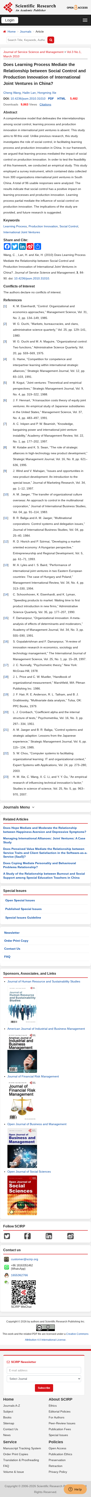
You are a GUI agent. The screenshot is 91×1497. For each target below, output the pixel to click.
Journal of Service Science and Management (33, 52)
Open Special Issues (20, 900)
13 (6, 565)
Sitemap (8, 1423)
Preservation (57, 1460)
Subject (8, 1411)
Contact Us (12, 948)
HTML (61, 98)
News (7, 1435)
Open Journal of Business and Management (36, 1124)
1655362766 (19, 1275)
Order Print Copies (15, 1454)
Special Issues (58, 1435)
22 (6, 753)
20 (6, 712)
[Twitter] (7, 1236)
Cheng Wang (12, 92)
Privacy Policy (58, 1471)
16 (6, 641)
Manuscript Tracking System (22, 1448)
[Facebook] (27, 1236)
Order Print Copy (16, 940)
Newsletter (11, 932)
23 (6, 776)
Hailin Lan (29, 92)
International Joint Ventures (21, 232)
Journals (25, 31)
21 (6, 729)
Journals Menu (17, 807)
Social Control (68, 226)
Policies (56, 1442)
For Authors (56, 1417)
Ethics (53, 1405)
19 (6, 694)
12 (6, 541)
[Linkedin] (49, 1236)
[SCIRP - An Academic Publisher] (29, 7)
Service (10, 1442)
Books (7, 1417)
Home (12, 31)
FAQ (7, 956)
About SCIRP (60, 1399)
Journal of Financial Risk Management (33, 1076)
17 (6, 665)
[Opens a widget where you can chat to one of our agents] (75, 1489)
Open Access (57, 1448)
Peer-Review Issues (62, 1423)
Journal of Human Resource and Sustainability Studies (43, 981)
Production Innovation (43, 226)
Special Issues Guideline (23, 917)
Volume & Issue (13, 1471)
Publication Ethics (60, 1454)
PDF (51, 98)
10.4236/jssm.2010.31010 (28, 98)
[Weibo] (70, 1236)
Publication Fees (60, 1429)
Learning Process (15, 226)
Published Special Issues (23, 909)
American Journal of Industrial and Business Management (46, 1028)
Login (9, 20)
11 (5, 518)
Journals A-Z (11, 1405)
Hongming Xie (46, 92)
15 (6, 618)
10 (6, 494)
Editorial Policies (59, 1411)
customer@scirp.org (24, 1259)
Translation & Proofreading (21, 1460)
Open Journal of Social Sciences (29, 1171)
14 (6, 594)
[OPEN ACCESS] (77, 7)
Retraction (55, 1466)
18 (6, 676)
